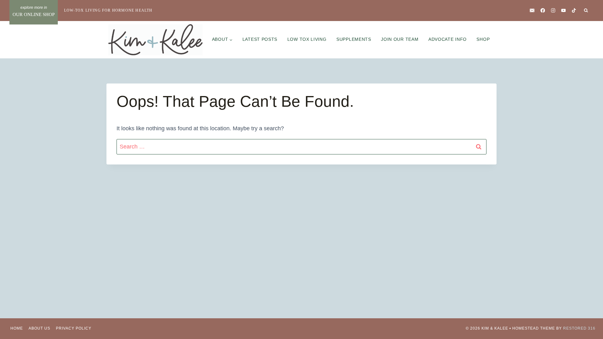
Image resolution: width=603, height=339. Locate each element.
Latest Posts (259, 39)
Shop (483, 39)
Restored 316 (579, 328)
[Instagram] (552, 10)
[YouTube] (563, 10)
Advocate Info (447, 39)
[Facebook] (542, 10)
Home (16, 328)
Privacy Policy (73, 328)
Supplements (353, 39)
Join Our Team (399, 39)
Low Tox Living (307, 39)
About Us (39, 328)
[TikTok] (574, 10)
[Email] (532, 10)
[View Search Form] (586, 10)
